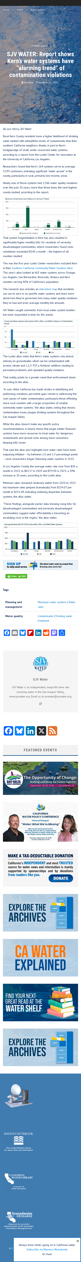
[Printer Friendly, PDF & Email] (16, 578)
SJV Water (28, 82)
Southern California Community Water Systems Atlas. (42, 268)
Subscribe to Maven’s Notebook (47, 1249)
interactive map (48, 289)
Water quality (41, 46)
